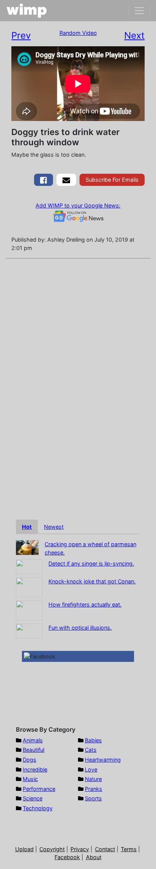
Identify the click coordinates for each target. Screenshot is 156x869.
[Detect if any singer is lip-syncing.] (29, 566)
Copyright (52, 849)
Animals (33, 740)
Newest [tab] (54, 526)
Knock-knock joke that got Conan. (92, 581)
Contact (105, 849)
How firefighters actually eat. (85, 604)
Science (32, 798)
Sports (93, 798)
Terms (129, 849)
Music (30, 779)
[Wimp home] (26, 10)
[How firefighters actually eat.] (29, 610)
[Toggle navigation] (139, 10)
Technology (38, 808)
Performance (39, 789)
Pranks (93, 789)
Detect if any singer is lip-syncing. (91, 563)
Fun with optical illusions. (80, 627)
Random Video (78, 33)
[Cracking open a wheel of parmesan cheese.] (27, 547)
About (93, 857)
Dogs (29, 759)
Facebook (67, 857)
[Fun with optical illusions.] (29, 630)
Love (91, 769)
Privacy (79, 849)
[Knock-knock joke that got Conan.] (29, 587)
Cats (91, 749)
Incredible (35, 769)
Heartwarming (103, 759)
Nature (93, 779)
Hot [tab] (27, 526)
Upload (24, 849)
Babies (93, 740)
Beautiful (33, 749)
